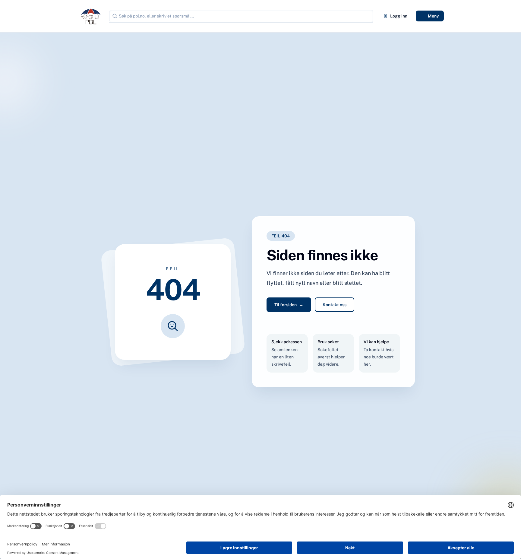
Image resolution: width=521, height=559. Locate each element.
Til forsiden (288, 304)
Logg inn (398, 16)
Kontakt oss (334, 304)
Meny (433, 16)
